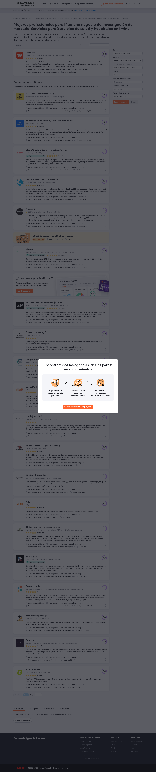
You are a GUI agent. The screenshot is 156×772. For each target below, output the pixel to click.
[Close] (115, 361)
